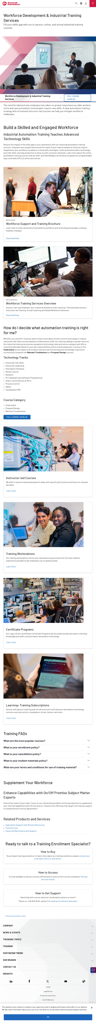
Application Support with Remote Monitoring (25, 825)
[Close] (92, 1008)
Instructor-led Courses (14, 428)
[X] (47, 981)
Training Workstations (13, 504)
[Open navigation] (93, 3)
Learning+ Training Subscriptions (18, 655)
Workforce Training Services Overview (20, 248)
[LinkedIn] (11, 981)
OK (48, 1017)
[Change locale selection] (81, 3)
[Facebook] (29, 981)
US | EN (48, 987)
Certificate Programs (13, 579)
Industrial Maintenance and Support (21, 831)
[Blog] (84, 981)
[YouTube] (65, 981)
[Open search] (76, 3)
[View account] (86, 3)
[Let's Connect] (93, 970)
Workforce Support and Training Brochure (22, 168)
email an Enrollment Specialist (64, 901)
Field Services (12, 828)
